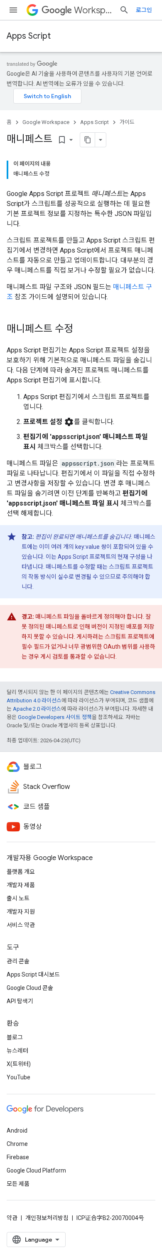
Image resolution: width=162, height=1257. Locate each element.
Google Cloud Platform (36, 1170)
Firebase (18, 1157)
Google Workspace (45, 122)
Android (17, 1130)
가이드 (127, 122)
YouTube (18, 1077)
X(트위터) (19, 1064)
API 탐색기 (20, 1001)
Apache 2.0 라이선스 (37, 709)
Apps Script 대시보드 (33, 974)
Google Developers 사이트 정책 (55, 717)
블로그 (15, 1037)
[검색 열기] (124, 10)
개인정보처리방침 (47, 1218)
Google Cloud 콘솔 (30, 987)
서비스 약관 (21, 925)
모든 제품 (18, 1183)
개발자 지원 (21, 911)
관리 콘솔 (18, 961)
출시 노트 (18, 898)
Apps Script (29, 36)
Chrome (17, 1143)
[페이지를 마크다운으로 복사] (87, 140)
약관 (12, 1218)
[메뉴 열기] (13, 10)
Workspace (93, 10)
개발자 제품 (21, 885)
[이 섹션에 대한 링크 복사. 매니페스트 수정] (81, 330)
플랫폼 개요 (21, 871)
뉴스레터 (17, 1050)
